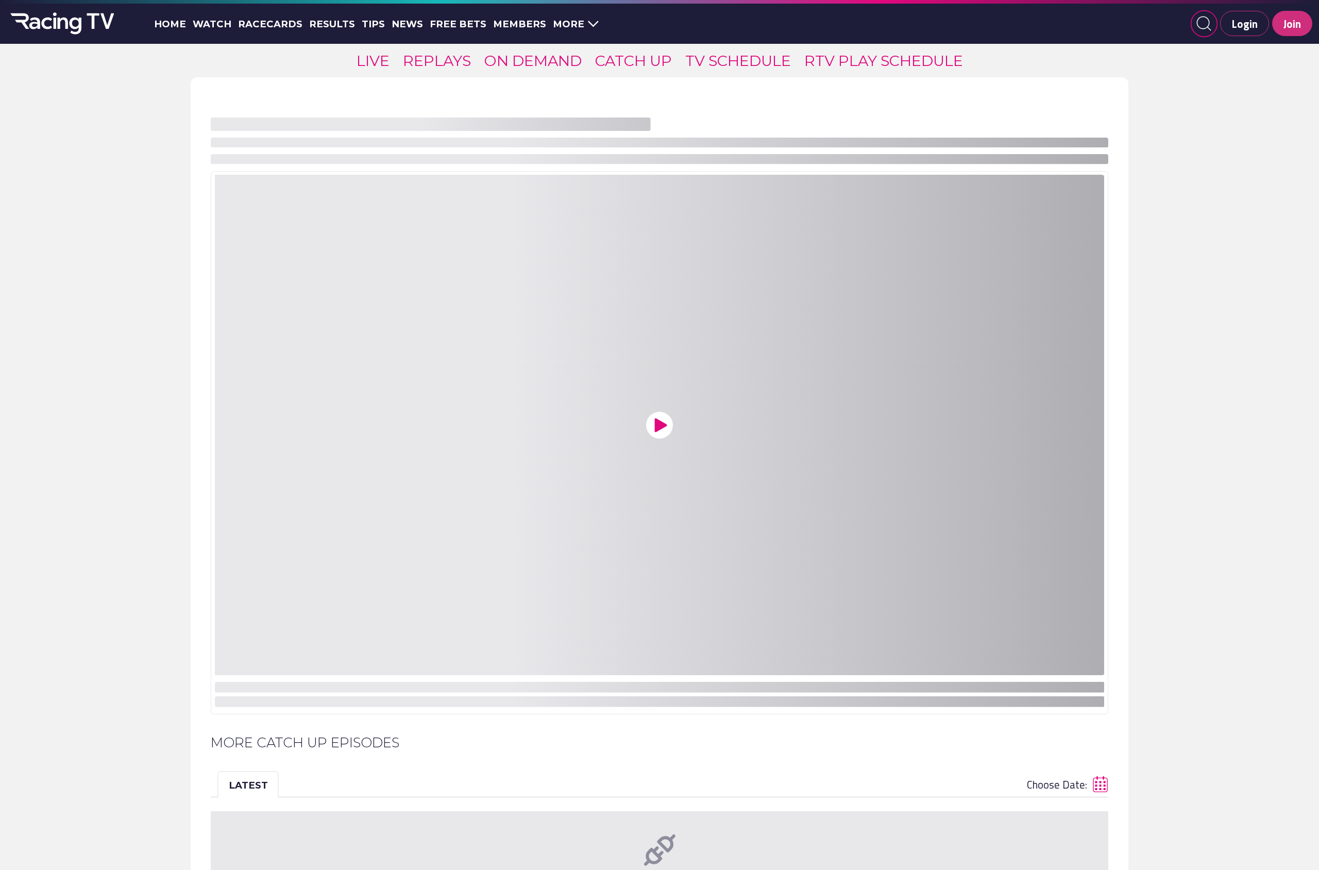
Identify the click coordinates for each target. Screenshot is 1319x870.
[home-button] (60, 24)
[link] (373, 61)
